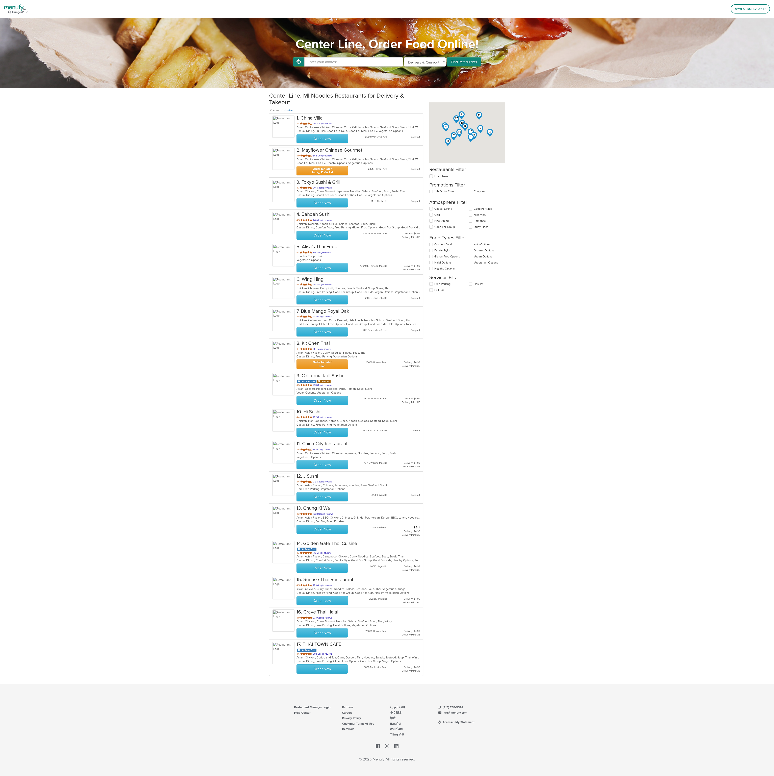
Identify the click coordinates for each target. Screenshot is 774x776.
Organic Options (484, 250)
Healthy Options (444, 268)
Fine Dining (441, 221)
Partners (347, 707)
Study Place (481, 227)
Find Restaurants (464, 62)
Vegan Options (483, 256)
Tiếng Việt (397, 734)
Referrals (348, 729)
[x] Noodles (287, 110)
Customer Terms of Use (358, 723)
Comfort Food (443, 244)
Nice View (480, 215)
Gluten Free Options (447, 256)
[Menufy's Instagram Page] (387, 746)
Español (395, 723)
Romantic (480, 221)
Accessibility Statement (458, 722)
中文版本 (396, 713)
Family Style (441, 250)
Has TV (478, 284)
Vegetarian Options (486, 262)
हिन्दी (392, 718)
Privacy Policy (351, 718)
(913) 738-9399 (452, 707)
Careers (347, 713)
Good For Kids (483, 208)
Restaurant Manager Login (312, 707)
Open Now (441, 176)
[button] (471, 138)
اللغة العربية (397, 707)
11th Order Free (444, 191)
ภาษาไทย (396, 729)
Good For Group (444, 227)
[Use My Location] (299, 62)
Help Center (302, 713)
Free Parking (442, 284)
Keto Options (482, 244)
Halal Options (443, 262)
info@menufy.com (454, 713)
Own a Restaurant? (750, 8)
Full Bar (439, 290)
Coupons (479, 191)
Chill (437, 215)
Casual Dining (443, 208)
